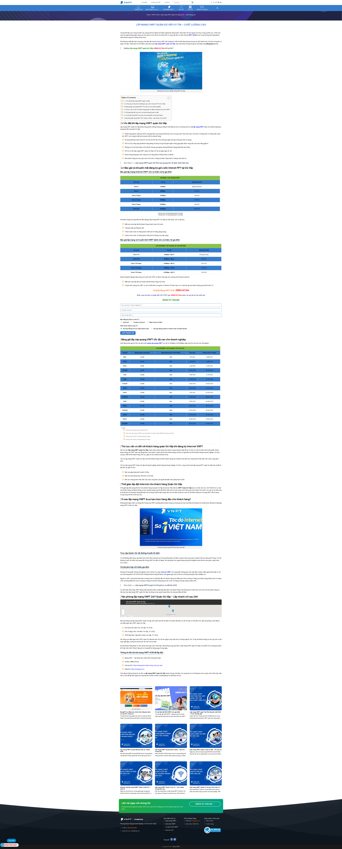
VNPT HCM (155, 15)
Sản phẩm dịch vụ (152, 9)
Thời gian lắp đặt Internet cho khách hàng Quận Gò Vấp (142, 112)
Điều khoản (209, 821)
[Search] (217, 8)
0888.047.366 (159, 48)
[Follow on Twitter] (216, 2)
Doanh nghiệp (155, 2)
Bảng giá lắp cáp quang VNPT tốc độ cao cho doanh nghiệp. (143, 107)
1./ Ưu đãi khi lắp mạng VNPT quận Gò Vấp (137, 101)
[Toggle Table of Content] (168, 97)
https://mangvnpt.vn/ (137, 669)
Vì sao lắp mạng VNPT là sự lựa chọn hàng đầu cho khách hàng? (144, 115)
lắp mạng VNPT (198, 127)
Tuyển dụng (210, 824)
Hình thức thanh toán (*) (129, 326)
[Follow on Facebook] (211, 2)
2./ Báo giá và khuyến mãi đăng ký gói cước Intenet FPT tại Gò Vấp (145, 104)
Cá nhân (144, 2)
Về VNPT (167, 2)
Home (148, 15)
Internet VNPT (166, 572)
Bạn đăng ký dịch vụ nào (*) (129, 319)
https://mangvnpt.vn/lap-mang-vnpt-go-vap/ (147, 665)
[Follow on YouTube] (220, 2)
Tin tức (181, 9)
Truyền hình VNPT (171, 827)
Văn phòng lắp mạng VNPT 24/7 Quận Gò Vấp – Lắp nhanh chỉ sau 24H (145, 118)
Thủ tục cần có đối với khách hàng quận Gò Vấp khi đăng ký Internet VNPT (147, 109)
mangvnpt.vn (196, 821)
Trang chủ (138, 9)
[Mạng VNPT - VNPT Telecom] (129, 2)
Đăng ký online (202, 9)
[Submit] (192, 2)
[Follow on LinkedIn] (218, 2)
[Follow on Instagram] (213, 2)
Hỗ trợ (190, 9)
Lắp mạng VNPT (168, 9)
